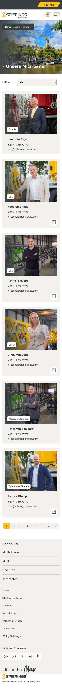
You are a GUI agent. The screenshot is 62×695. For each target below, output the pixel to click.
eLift (5, 561)
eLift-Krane (10, 552)
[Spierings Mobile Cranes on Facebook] (5, 656)
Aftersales (10, 579)
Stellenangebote (12, 597)
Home (8, 27)
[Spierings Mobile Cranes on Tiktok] (37, 656)
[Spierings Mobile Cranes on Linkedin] (29, 656)
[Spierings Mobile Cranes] (14, 15)
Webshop (7, 605)
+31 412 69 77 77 (18, 144)
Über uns (8, 570)
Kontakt (49, 4)
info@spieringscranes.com (23, 149)
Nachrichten (9, 613)
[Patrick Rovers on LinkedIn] (54, 296)
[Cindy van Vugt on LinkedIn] (54, 370)
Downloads (8, 628)
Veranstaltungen (12, 620)
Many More (35, 681)
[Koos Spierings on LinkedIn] (54, 222)
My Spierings (13, 636)
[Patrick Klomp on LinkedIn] (54, 512)
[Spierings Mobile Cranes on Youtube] (13, 656)
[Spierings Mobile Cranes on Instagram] (21, 656)
